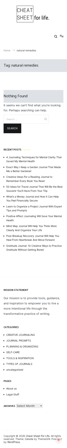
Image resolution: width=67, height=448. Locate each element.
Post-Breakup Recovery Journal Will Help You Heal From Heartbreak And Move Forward (32, 237)
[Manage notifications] (58, 440)
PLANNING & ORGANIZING (22, 346)
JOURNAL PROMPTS (18, 340)
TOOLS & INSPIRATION (20, 358)
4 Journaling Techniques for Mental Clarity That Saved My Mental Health (34, 159)
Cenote (29, 438)
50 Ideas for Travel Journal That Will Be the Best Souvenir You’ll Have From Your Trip (34, 188)
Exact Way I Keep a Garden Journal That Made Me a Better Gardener (33, 169)
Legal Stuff (12, 394)
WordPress (13, 442)
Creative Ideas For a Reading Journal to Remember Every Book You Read (29, 178)
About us (11, 388)
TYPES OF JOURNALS (19, 363)
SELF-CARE (13, 352)
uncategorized (14, 369)
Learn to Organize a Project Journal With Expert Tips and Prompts (34, 208)
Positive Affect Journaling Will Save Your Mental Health (34, 218)
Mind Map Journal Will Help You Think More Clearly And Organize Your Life (31, 227)
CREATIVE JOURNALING (20, 334)
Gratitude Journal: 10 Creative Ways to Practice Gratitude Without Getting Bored (34, 247)
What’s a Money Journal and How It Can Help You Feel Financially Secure (32, 198)
